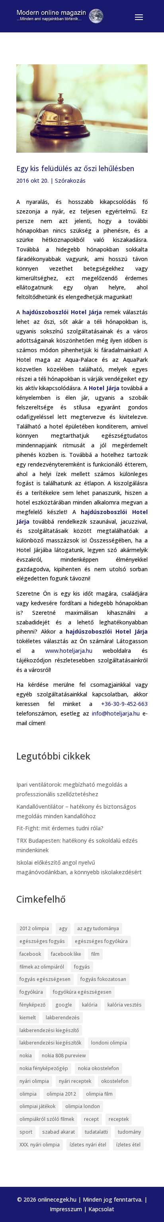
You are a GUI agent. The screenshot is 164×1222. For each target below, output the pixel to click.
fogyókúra (31, 992)
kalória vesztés (124, 1004)
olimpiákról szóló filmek (47, 1119)
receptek (119, 1119)
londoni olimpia (109, 1042)
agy (63, 928)
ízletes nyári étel (88, 1144)
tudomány (129, 1131)
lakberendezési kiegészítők (50, 1042)
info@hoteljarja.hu (116, 713)
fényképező (32, 1004)
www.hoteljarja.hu (68, 650)
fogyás (82, 966)
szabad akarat (58, 1131)
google (63, 1004)
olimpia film (99, 1093)
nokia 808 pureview (64, 1055)
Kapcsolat (101, 1209)
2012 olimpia (34, 928)
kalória (90, 1004)
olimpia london (82, 1106)
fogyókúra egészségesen (82, 992)
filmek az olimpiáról (42, 966)
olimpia (28, 1093)
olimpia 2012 (61, 1093)
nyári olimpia (34, 1081)
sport (26, 1131)
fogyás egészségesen (45, 979)
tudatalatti (96, 1131)
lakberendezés (63, 1017)
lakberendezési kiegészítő (49, 1030)
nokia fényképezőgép (44, 1068)
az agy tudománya (98, 928)
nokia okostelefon (98, 1068)
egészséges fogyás (42, 941)
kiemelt (28, 1017)
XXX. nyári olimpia (40, 1144)
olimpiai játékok (37, 1106)
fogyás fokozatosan (103, 979)
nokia (26, 1055)
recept (91, 1119)
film (95, 954)
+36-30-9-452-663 (124, 704)
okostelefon (115, 1081)
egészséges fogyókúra (101, 941)
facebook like (66, 954)
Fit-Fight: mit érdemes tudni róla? (59, 828)
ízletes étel (128, 1144)
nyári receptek (75, 1081)
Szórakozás (70, 180)
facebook (30, 954)
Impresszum (66, 1209)
